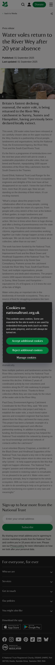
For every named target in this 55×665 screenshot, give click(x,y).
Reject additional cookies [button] (27, 350)
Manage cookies (26, 357)
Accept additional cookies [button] (27, 341)
